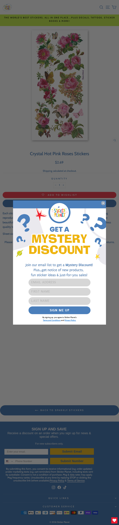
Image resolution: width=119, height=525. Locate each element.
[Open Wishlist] (114, 520)
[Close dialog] (103, 203)
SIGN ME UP (59, 310)
